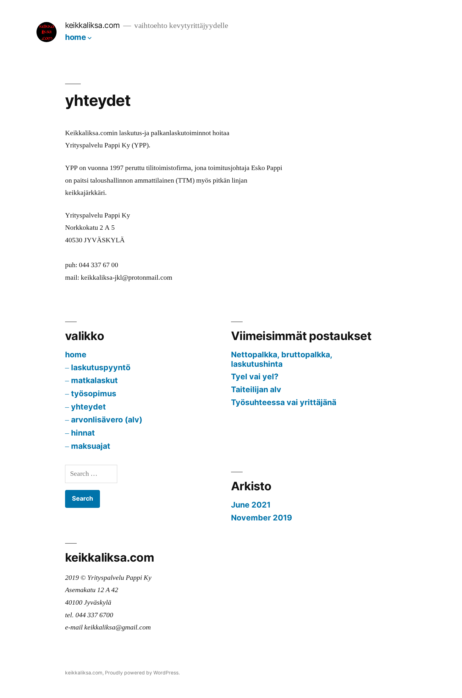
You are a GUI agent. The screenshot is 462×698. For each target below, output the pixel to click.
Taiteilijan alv (256, 389)
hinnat (83, 432)
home (75, 37)
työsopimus (93, 393)
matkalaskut (94, 380)
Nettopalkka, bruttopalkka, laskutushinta (281, 359)
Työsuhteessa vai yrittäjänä (283, 402)
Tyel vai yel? (254, 376)
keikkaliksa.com (92, 25)
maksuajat (90, 446)
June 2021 (251, 504)
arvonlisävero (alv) (106, 419)
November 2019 (261, 517)
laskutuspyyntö (100, 367)
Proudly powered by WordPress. (142, 673)
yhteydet (88, 406)
